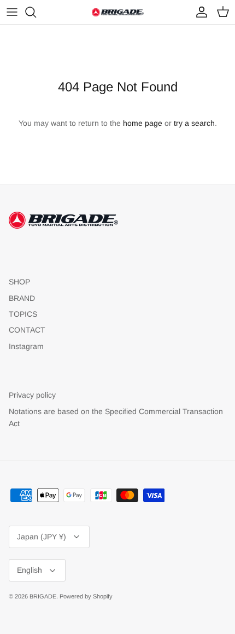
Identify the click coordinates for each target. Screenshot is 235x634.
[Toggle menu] (12, 12)
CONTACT (27, 329)
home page (142, 123)
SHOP (19, 281)
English (29, 570)
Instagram (26, 346)
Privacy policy (32, 395)
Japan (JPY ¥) (41, 536)
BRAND (22, 298)
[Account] (199, 12)
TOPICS (23, 314)
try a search (194, 123)
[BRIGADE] (118, 12)
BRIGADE (43, 596)
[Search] (36, 12)
